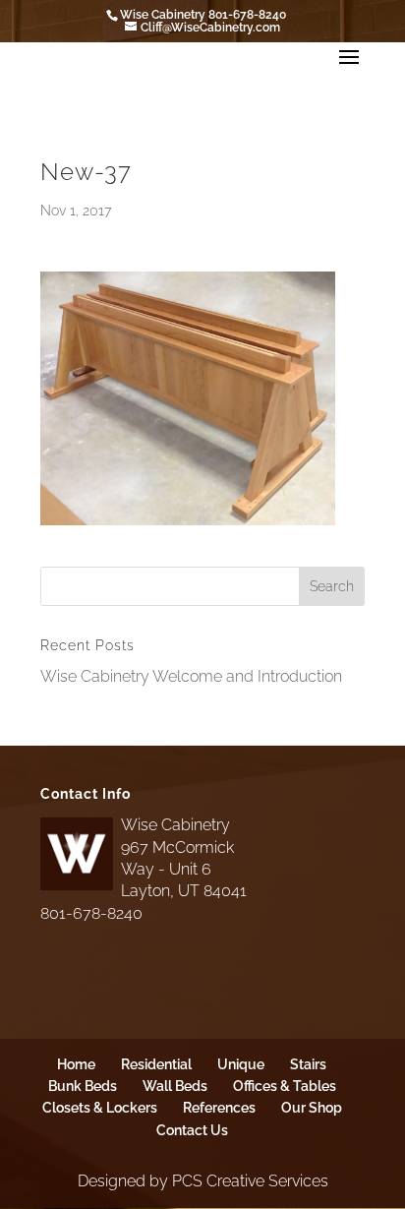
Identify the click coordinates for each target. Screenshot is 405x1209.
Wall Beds (175, 1086)
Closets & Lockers (99, 1108)
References (219, 1108)
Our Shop (311, 1108)
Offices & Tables (284, 1086)
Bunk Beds (82, 1086)
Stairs (308, 1064)
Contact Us (192, 1130)
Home (76, 1064)
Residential (156, 1064)
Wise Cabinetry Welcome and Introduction (191, 676)
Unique (240, 1064)
